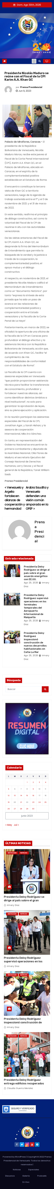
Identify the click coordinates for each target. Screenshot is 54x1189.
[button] (39, 61)
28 (21, 809)
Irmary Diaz (13, 905)
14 (21, 795)
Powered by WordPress (14, 1156)
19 (8, 802)
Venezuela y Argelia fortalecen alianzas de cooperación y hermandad (15, 498)
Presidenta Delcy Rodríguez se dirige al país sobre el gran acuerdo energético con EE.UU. (37, 573)
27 (15, 809)
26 (9, 809)
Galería (26, 1175)
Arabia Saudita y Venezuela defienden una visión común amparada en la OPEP (37, 498)
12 (8, 795)
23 (33, 802)
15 (27, 795)
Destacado (12, 853)
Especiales (33, 1169)
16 (33, 795)
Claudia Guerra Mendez (19, 1088)
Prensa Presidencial (31, 87)
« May (8, 825)
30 (33, 809)
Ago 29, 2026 (31, 582)
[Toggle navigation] (34, 61)
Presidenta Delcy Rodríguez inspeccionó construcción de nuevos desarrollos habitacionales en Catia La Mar (35, 643)
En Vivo (25, 1182)
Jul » (16, 825)
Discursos (10, 1175)
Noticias (23, 853)
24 (39, 802)
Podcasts (41, 1175)
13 (15, 795)
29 (27, 809)
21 (21, 802)
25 (45, 802)
